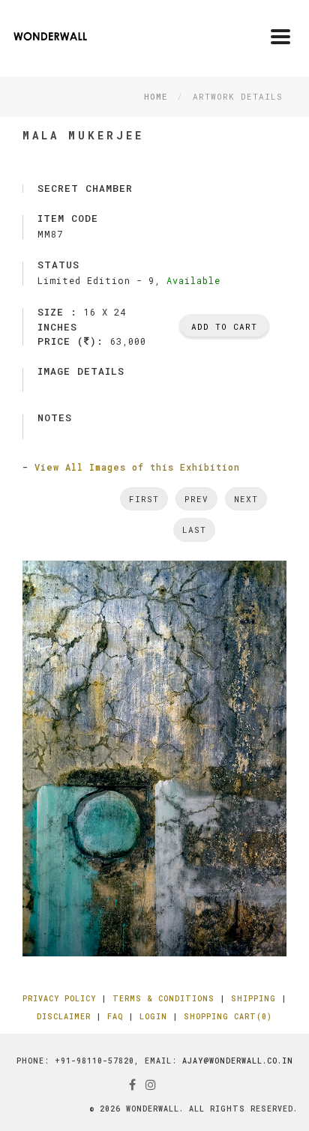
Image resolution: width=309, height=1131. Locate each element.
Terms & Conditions (163, 999)
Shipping (253, 999)
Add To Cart (224, 326)
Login (153, 1017)
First (144, 498)
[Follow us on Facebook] (132, 1084)
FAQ (115, 1017)
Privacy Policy (59, 999)
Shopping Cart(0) (228, 1017)
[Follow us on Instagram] (151, 1084)
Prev (196, 498)
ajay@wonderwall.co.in (237, 1061)
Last (194, 529)
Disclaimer (64, 1017)
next (246, 498)
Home (155, 96)
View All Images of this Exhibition (137, 467)
